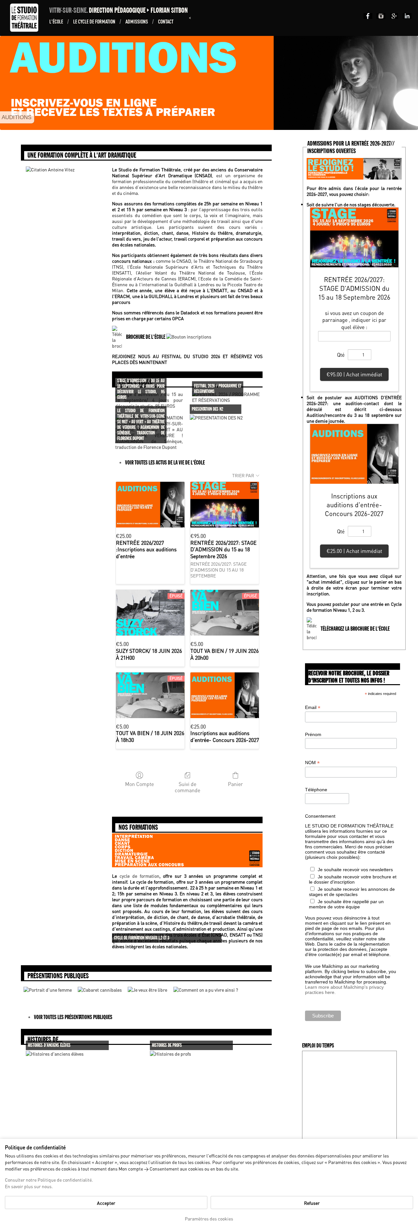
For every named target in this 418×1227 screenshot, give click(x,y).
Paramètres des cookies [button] (209, 1218)
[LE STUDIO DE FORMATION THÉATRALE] (205, 125)
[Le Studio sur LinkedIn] (405, 17)
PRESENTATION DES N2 (207, 409)
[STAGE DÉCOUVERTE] (215, 125)
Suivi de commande (187, 786)
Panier (235, 783)
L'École (56, 21)
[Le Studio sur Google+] (392, 17)
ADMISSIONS (137, 21)
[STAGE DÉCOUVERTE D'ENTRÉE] (220, 125)
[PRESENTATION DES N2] (216, 417)
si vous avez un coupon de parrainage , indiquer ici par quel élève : (354, 319)
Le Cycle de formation (94, 21)
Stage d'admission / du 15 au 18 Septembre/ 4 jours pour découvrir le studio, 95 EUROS (141, 389)
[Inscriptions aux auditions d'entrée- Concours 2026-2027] (224, 695)
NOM (312, 763)
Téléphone (316, 789)
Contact (165, 21)
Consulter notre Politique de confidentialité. (49, 1180)
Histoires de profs (167, 1045)
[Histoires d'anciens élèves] (55, 1054)
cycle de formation (139, 876)
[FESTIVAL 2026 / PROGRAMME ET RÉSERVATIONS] (226, 400)
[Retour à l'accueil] (25, 30)
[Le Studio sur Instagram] (379, 17)
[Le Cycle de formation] (187, 865)
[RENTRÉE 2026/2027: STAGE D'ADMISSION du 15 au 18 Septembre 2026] (224, 504)
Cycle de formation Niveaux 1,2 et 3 (141, 938)
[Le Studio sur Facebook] (366, 17)
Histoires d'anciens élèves (49, 1045)
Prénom (313, 734)
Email (312, 707)
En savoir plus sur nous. (29, 1186)
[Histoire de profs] (170, 1054)
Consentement (320, 816)
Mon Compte (139, 783)
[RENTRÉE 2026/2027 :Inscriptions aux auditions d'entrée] (150, 504)
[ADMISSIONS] (210, 125)
